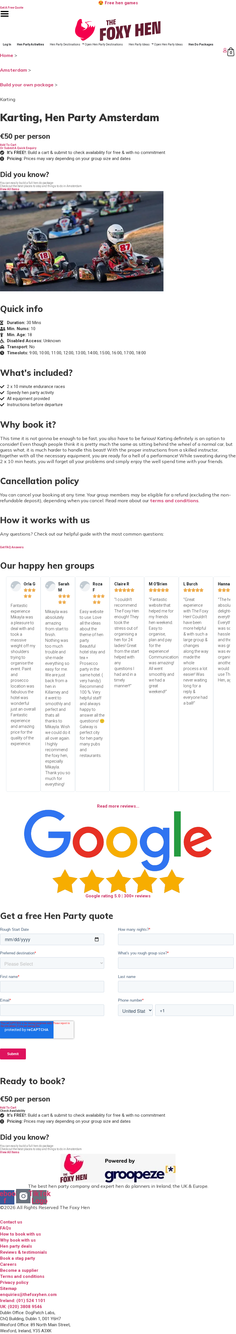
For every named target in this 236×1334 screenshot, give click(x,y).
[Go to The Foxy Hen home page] (118, 30)
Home (6, 55)
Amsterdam (13, 70)
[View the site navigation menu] (4, 17)
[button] (8, 144)
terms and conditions (174, 500)
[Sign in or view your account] (114, 50)
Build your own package (27, 84)
